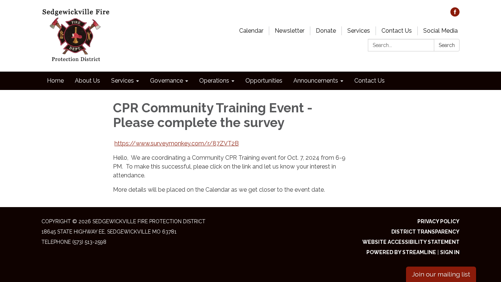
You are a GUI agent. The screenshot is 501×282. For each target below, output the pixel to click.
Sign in (450, 252)
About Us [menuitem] (87, 80)
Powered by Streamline (401, 252)
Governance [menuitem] (166, 80)
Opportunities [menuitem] (263, 80)
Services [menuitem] (122, 80)
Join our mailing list (441, 274)
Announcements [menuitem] (315, 80)
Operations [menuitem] (214, 80)
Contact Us (396, 30)
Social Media (440, 30)
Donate (326, 30)
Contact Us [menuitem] (369, 80)
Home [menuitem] (55, 80)
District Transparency (425, 232)
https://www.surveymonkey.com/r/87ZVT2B (176, 143)
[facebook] (455, 14)
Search (447, 45)
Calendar (251, 30)
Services (358, 30)
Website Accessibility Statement (411, 242)
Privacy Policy (438, 221)
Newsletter (289, 30)
